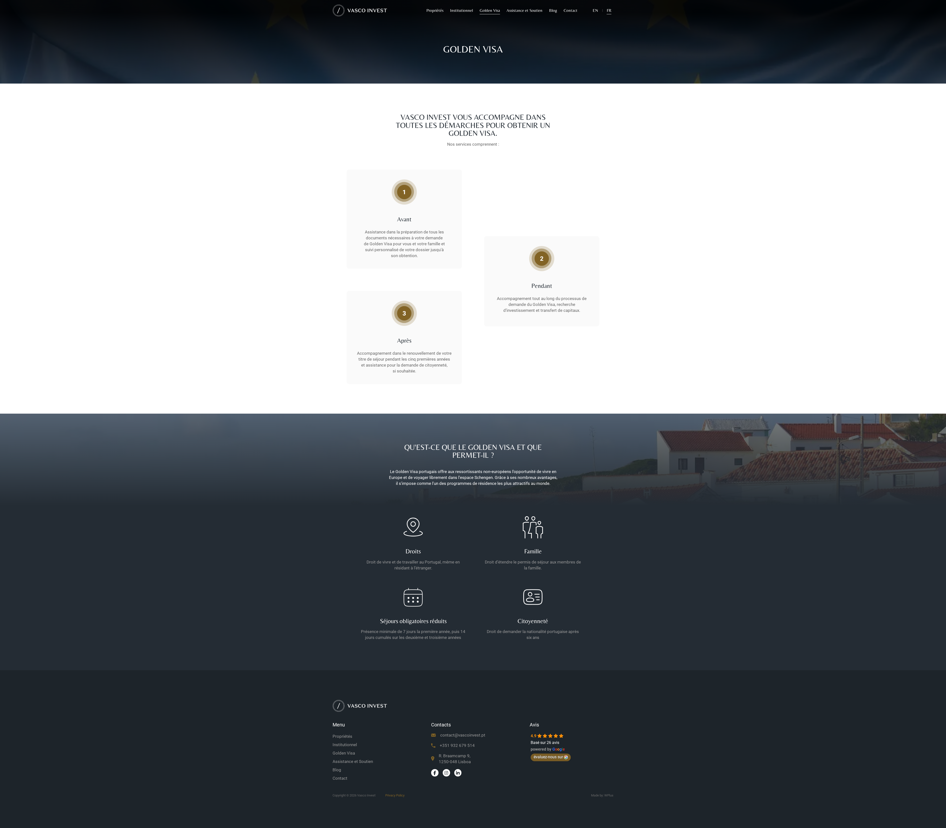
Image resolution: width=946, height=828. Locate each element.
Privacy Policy (395, 795)
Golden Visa (490, 10)
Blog (553, 10)
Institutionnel (461, 10)
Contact (570, 10)
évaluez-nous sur (548, 757)
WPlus (608, 795)
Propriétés (434, 10)
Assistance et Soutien (524, 10)
